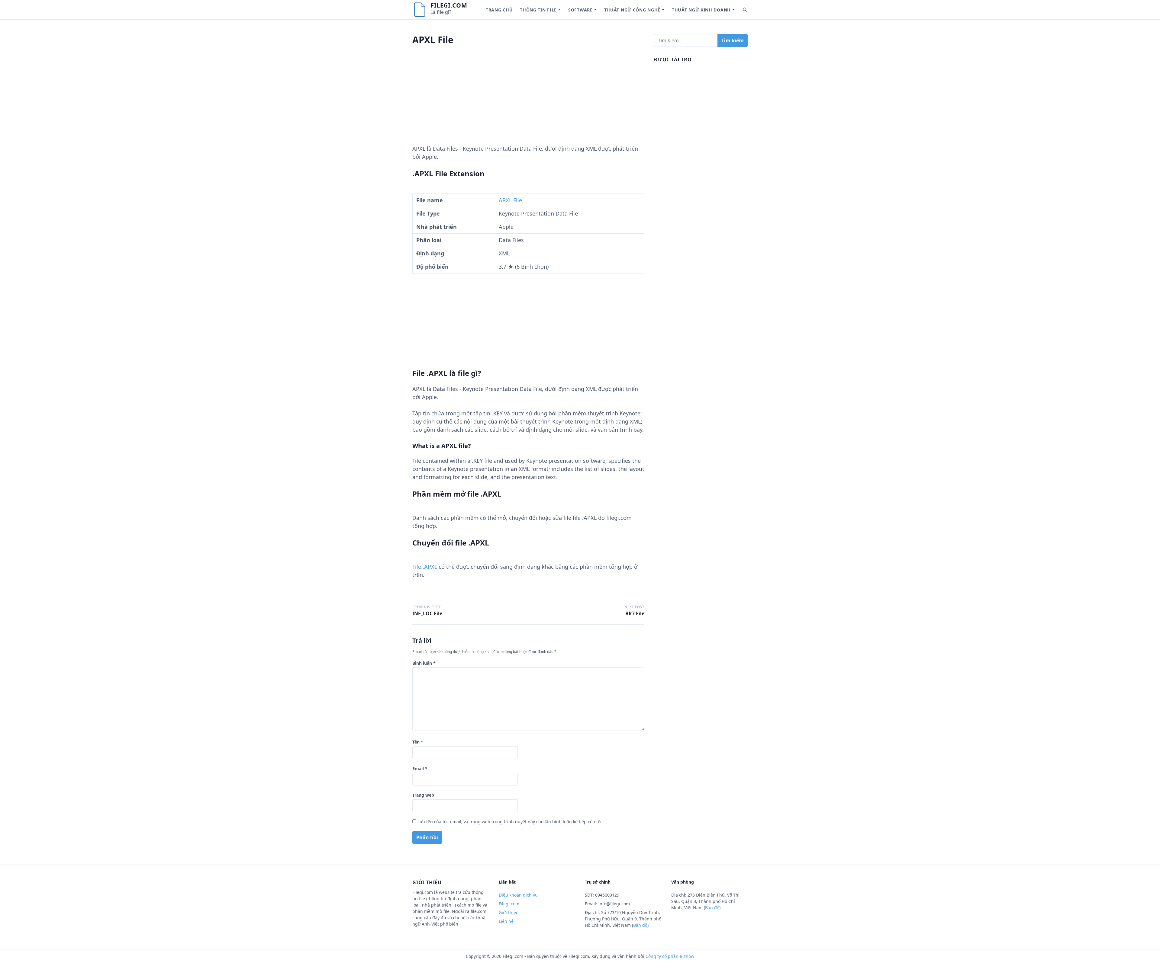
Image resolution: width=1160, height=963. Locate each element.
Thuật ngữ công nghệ (632, 10)
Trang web (423, 795)
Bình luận (424, 663)
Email (419, 768)
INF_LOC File (427, 613)
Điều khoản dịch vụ (518, 895)
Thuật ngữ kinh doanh (701, 10)
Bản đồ (640, 925)
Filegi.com (448, 5)
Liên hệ (506, 921)
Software (580, 10)
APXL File (510, 200)
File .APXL (424, 566)
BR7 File (634, 613)
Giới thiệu (509, 912)
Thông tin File (538, 10)
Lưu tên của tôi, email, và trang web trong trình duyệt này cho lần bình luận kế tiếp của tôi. (510, 821)
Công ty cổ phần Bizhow (670, 956)
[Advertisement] (528, 102)
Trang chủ (499, 10)
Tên (417, 742)
